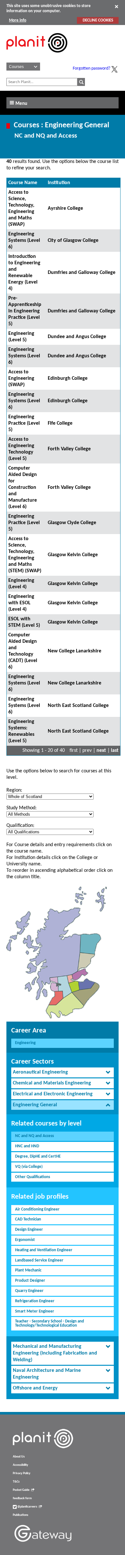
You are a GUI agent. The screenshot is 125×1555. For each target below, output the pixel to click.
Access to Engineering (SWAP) (21, 378)
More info (17, 20)
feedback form (22, 1498)
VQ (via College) (29, 1167)
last (115, 750)
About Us (19, 1456)
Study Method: (21, 808)
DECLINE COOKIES (98, 20)
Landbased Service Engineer (39, 1260)
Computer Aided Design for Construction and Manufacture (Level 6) (22, 487)
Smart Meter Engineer (34, 1311)
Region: (14, 790)
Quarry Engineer (29, 1291)
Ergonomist (25, 1240)
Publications (20, 1515)
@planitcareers (27, 1506)
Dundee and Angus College (77, 336)
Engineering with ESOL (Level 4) (21, 603)
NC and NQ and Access (34, 1136)
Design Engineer (29, 1230)
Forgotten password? (91, 68)
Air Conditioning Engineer (37, 1209)
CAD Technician (28, 1219)
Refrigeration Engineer (34, 1301)
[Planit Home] (36, 56)
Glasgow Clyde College (72, 522)
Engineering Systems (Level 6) (24, 241)
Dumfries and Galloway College (81, 272)
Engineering (25, 1043)
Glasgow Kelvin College (73, 554)
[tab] (62, 1072)
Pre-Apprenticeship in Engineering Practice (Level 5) (24, 311)
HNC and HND (27, 1146)
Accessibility (20, 1465)
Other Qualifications (32, 1177)
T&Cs (16, 1481)
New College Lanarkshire (74, 651)
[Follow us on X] (114, 69)
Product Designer (30, 1281)
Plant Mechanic (28, 1270)
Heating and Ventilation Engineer (43, 1250)
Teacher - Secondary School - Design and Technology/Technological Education (49, 1323)
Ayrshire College (65, 208)
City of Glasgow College (73, 240)
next (101, 750)
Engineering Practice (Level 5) (24, 423)
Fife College (60, 423)
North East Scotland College (78, 705)
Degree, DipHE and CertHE (38, 1156)
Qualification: (20, 825)
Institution (59, 182)
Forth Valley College (69, 449)
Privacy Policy (21, 1473)
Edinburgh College (68, 378)
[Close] (116, 6)
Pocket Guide (21, 1490)
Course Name (22, 182)
